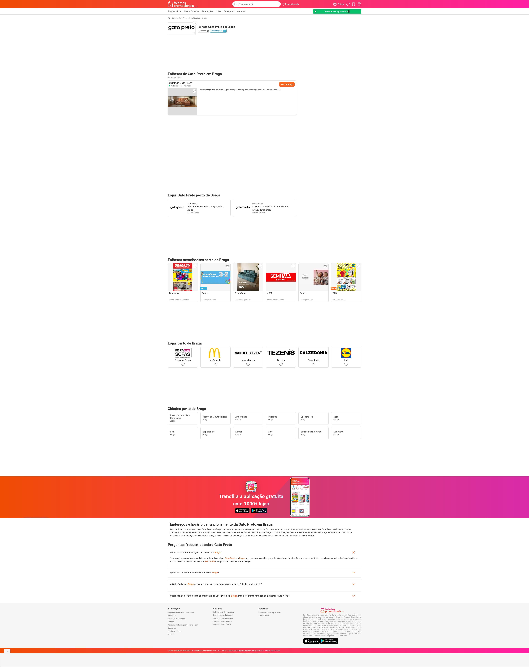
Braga (217, 552)
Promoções (207, 11)
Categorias (229, 11)
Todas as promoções (176, 619)
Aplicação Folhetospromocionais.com (183, 625)
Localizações (194, 18)
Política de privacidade (254, 651)
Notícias (171, 634)
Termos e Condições (235, 651)
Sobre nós (172, 628)
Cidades (241, 11)
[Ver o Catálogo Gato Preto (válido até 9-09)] (182, 101)
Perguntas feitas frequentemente (181, 612)
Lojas (218, 11)
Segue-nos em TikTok (222, 624)
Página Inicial (174, 11)
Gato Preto (183, 18)
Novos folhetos (191, 11)
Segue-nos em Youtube (222, 621)
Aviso (224, 651)
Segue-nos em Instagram (223, 618)
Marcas (171, 622)
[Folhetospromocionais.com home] (182, 4)
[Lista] (359, 4)
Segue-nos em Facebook (223, 615)
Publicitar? (172, 615)
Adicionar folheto (175, 631)
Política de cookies (272, 651)
